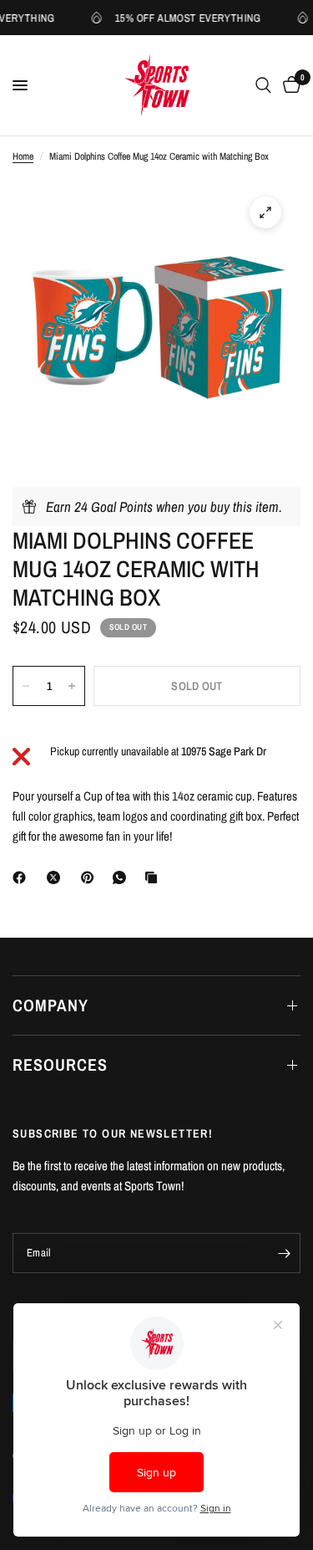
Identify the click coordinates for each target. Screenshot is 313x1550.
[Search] (263, 85)
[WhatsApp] (123, 877)
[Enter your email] (283, 1253)
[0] (288, 85)
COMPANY (50, 1005)
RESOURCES (60, 1064)
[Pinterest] (91, 877)
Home (23, 156)
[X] (57, 877)
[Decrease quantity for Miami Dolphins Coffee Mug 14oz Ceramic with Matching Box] (25, 686)
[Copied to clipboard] (154, 877)
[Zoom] (265, 212)
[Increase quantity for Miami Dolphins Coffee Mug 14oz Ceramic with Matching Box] (71, 686)
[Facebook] (23, 877)
